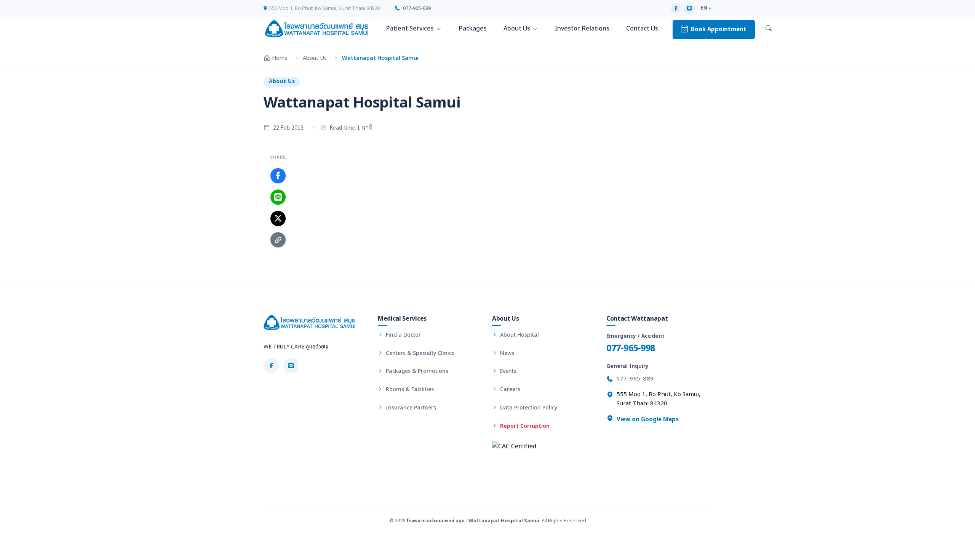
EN (704, 8)
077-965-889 (416, 8)
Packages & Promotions (416, 371)
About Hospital (519, 335)
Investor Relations (582, 28)
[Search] (768, 29)
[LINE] (689, 8)
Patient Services (410, 28)
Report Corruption (524, 426)
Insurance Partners (410, 408)
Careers (509, 389)
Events (507, 371)
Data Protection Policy (528, 408)
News (506, 353)
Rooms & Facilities (409, 389)
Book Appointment (718, 29)
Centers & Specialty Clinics (419, 353)
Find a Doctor (402, 335)
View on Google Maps (647, 419)
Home (280, 58)
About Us (516, 28)
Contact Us (642, 28)
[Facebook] (676, 8)
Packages (473, 28)
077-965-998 (630, 348)
